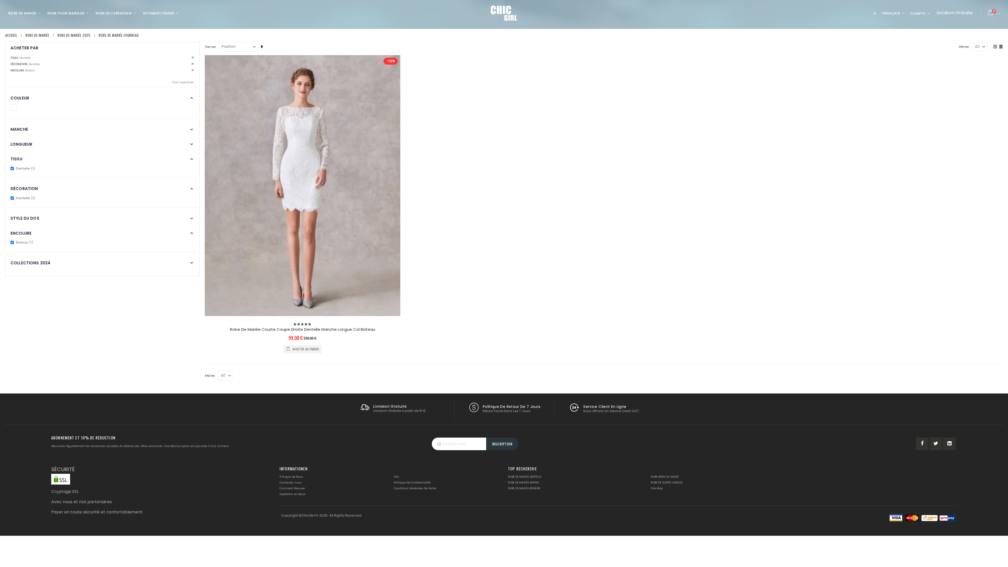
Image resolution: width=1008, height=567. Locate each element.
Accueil (11, 35)
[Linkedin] (949, 444)
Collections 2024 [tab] (30, 263)
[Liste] (1001, 47)
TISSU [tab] (16, 159)
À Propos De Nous (291, 477)
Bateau (25, 242)
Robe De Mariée (37, 35)
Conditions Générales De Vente (415, 488)
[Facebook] (922, 444)
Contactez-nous (291, 483)
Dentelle (25, 168)
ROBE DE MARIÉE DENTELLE (525, 477)
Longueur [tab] (21, 144)
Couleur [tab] (19, 98)
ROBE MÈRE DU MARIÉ (665, 477)
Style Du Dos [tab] (24, 218)
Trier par (210, 47)
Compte (917, 13)
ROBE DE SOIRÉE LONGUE (666, 483)
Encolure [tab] (21, 233)
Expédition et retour (293, 494)
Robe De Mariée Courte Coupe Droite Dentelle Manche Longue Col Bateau (302, 329)
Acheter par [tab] (24, 48)
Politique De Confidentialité (412, 483)
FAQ (396, 477)
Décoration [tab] (24, 188)
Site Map (657, 488)
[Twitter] (936, 444)
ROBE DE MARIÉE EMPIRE (523, 483)
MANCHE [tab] (19, 129)
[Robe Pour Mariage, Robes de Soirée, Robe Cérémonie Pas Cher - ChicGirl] (504, 13)
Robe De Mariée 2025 (74, 35)
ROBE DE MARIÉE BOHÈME (524, 488)
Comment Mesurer (292, 488)
